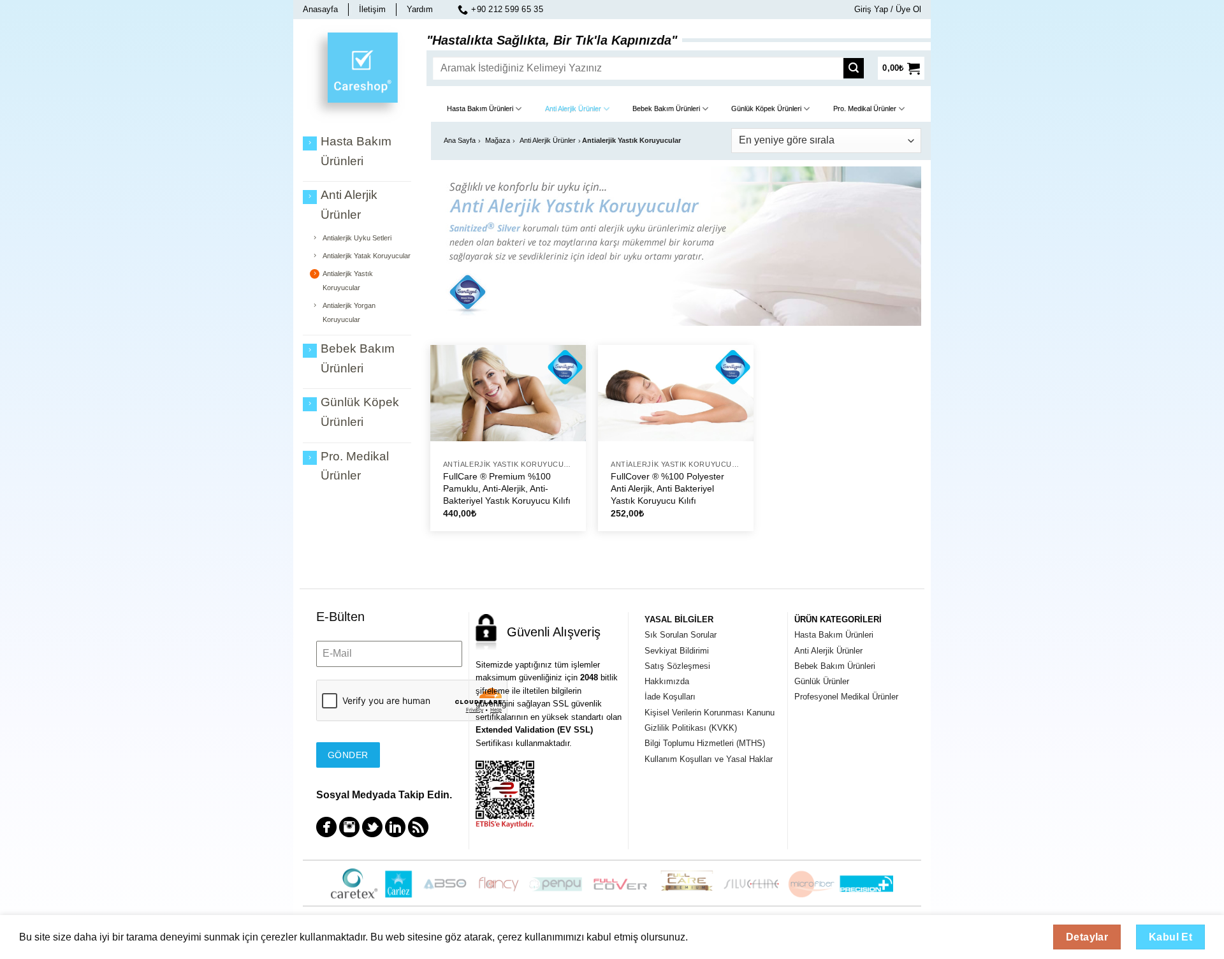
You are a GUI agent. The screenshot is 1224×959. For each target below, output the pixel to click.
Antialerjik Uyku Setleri (357, 238)
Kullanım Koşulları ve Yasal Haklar (709, 759)
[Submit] (857, 68)
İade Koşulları (670, 696)
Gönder (348, 755)
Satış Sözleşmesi (677, 666)
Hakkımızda (667, 681)
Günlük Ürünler (821, 681)
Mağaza (497, 140)
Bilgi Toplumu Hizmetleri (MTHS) (705, 743)
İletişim (372, 9)
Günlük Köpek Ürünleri (766, 108)
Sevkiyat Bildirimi (677, 650)
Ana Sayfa (460, 140)
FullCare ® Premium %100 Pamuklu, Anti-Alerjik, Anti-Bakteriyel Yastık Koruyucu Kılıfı (507, 488)
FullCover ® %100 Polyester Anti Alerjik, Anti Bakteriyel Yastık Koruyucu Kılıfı (667, 488)
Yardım (420, 9)
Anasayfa (320, 9)
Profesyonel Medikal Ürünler (846, 696)
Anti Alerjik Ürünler (573, 108)
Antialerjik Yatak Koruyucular (367, 256)
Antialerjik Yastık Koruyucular (348, 280)
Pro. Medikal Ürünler (864, 108)
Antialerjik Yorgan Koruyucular (349, 312)
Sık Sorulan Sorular (681, 635)
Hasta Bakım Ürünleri (480, 108)
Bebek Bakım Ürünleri (666, 108)
